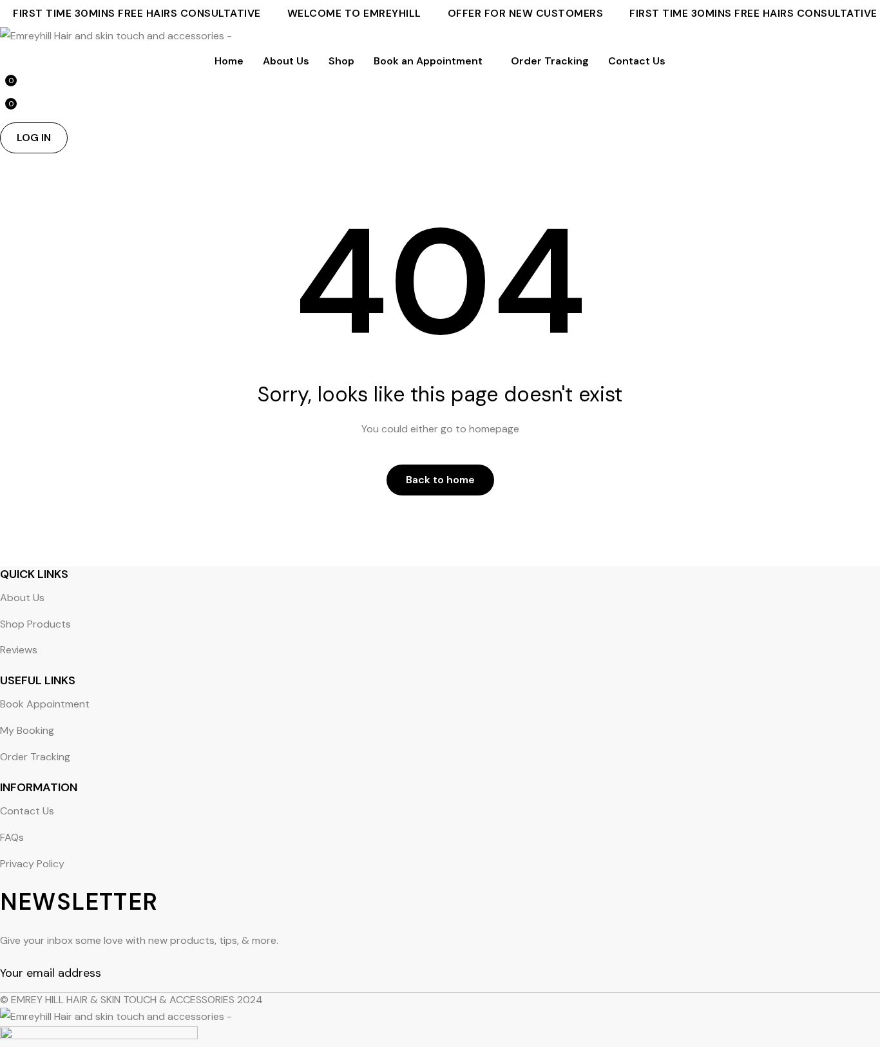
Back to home (440, 479)
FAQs (12, 837)
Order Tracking (550, 61)
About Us (286, 61)
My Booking (27, 730)
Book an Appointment (428, 61)
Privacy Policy (32, 863)
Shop (341, 61)
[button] (34, 137)
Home (229, 61)
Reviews (18, 650)
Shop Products (35, 624)
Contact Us (636, 61)
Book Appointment (45, 704)
